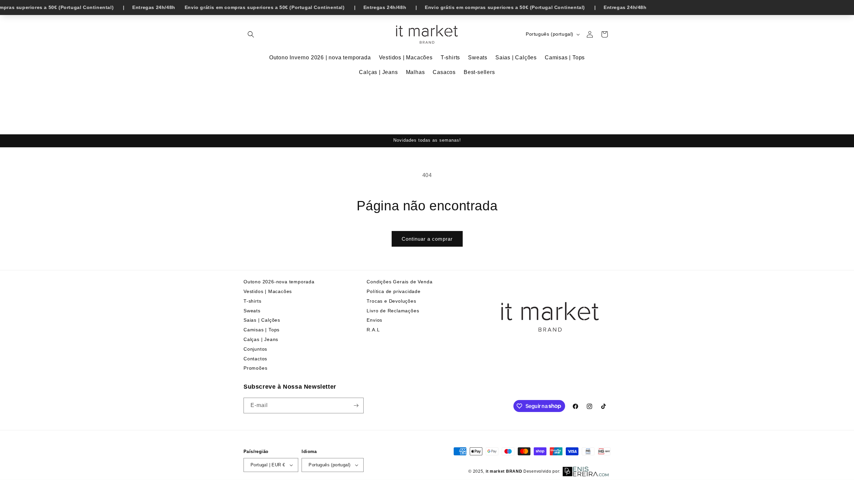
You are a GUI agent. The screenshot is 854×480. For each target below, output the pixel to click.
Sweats (252, 310)
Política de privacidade (393, 291)
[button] (251, 34)
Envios (374, 320)
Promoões (255, 368)
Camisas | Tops (262, 329)
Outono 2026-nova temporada (279, 281)
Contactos (255, 358)
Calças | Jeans (261, 339)
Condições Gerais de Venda (399, 281)
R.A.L (373, 329)
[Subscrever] (356, 405)
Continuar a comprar (427, 239)
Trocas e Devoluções (391, 301)
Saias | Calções (262, 320)
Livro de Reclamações (393, 310)
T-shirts (252, 301)
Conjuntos (255, 349)
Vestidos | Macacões (268, 291)
